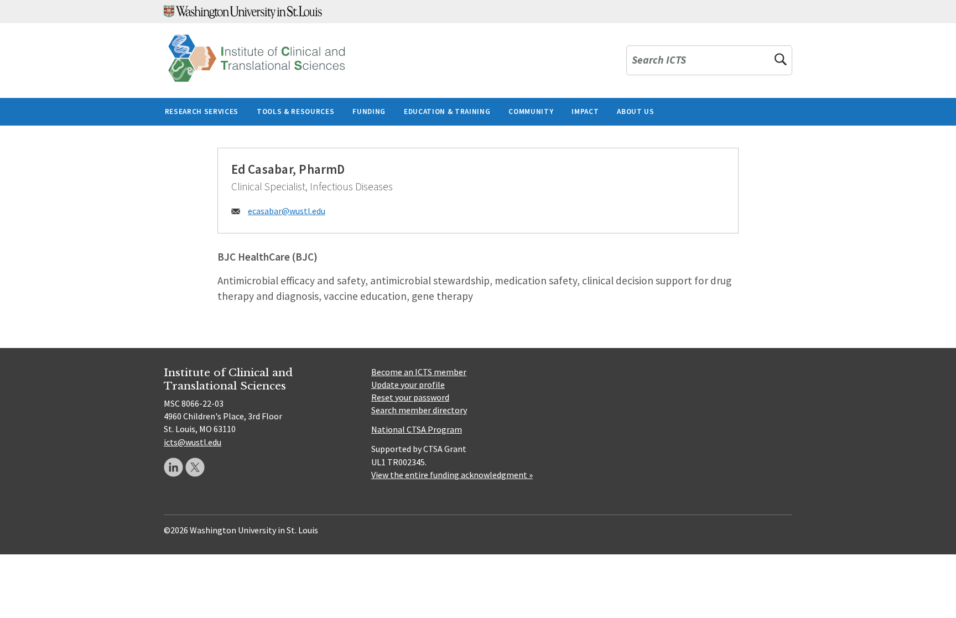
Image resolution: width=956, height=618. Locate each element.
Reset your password (410, 397)
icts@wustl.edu (192, 442)
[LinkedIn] (173, 467)
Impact (585, 111)
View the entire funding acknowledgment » (452, 474)
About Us (635, 111)
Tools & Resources (295, 111)
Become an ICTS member (418, 371)
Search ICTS (659, 60)
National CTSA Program (416, 429)
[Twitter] (195, 467)
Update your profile (408, 384)
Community (530, 111)
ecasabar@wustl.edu (286, 210)
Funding (369, 111)
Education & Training (447, 111)
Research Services (201, 111)
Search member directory (419, 410)
